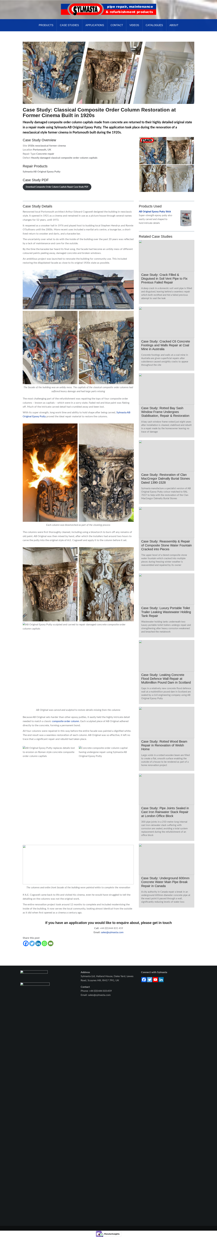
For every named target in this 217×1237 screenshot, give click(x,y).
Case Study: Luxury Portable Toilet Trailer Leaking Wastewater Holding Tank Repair (166, 611)
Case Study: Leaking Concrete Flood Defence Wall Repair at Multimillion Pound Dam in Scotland (166, 678)
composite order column (65, 721)
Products (46, 25)
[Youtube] (155, 979)
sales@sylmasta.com (111, 932)
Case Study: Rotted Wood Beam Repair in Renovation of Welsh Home (164, 745)
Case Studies (69, 25)
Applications (94, 25)
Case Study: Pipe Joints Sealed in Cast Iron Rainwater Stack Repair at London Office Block (165, 812)
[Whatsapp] (44, 943)
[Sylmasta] (108, 9)
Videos (134, 25)
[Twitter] (32, 943)
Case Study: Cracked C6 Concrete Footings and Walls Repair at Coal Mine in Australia (165, 345)
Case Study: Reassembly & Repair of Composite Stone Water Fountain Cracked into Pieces (166, 545)
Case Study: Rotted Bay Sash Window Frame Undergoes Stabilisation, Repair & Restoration (165, 411)
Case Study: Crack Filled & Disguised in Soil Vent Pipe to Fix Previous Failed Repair (164, 278)
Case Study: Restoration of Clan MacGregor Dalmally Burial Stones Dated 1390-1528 (165, 478)
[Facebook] (26, 943)
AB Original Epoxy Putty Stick (155, 211)
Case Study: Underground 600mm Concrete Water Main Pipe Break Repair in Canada (165, 882)
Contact (117, 25)
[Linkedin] (38, 943)
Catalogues (154, 25)
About (174, 25)
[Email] (50, 943)
